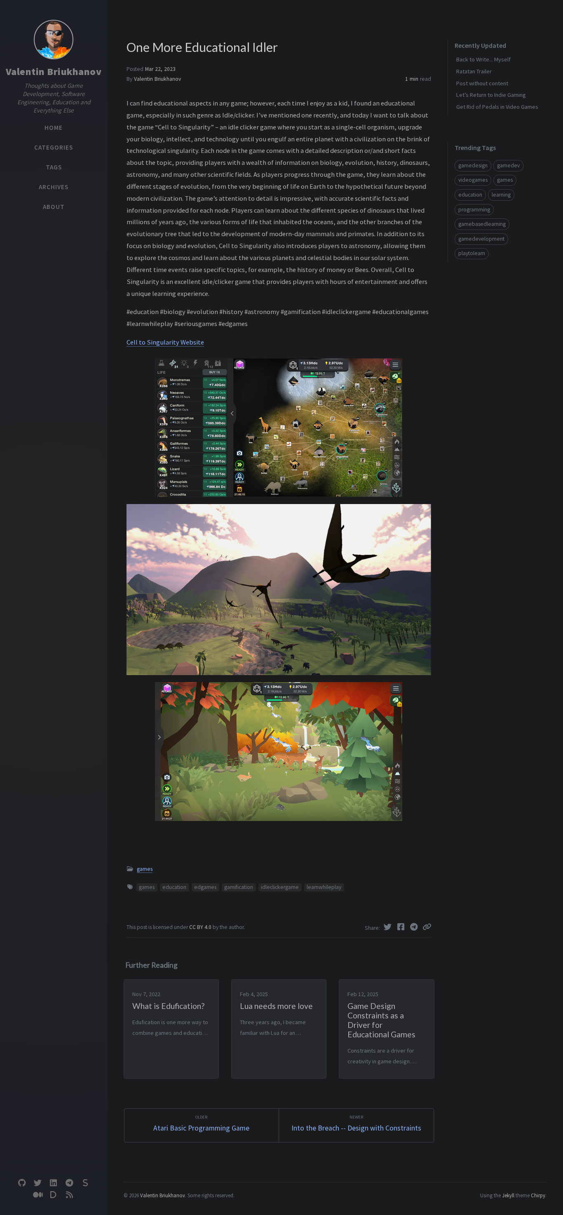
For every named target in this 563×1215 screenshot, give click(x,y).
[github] (22, 1183)
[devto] (53, 1195)
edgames (205, 887)
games (144, 869)
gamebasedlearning (482, 224)
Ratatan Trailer (474, 71)
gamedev (508, 165)
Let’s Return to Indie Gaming (491, 95)
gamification (238, 887)
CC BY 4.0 (201, 927)
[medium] (37, 1195)
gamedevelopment (481, 238)
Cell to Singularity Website (165, 342)
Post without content (482, 83)
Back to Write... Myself (483, 59)
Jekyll (508, 1195)
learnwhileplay (324, 887)
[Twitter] (388, 927)
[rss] (69, 1195)
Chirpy (538, 1195)
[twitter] (37, 1183)
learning (501, 194)
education (174, 887)
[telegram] (69, 1183)
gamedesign (473, 165)
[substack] (85, 1183)
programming (474, 209)
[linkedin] (53, 1183)
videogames (473, 179)
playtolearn (471, 253)
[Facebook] (402, 927)
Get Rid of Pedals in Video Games (497, 106)
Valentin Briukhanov (54, 71)
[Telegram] (415, 927)
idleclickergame (280, 887)
